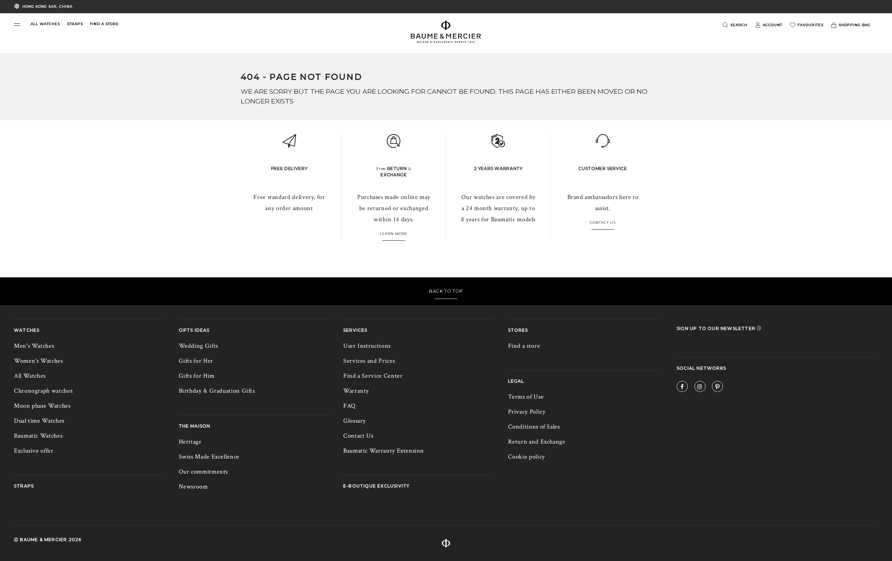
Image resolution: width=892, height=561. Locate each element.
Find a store (524, 346)
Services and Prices (369, 361)
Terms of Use (526, 397)
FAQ (349, 406)
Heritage (190, 442)
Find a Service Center (372, 376)
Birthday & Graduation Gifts (217, 391)
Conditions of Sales (534, 427)
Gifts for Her (196, 361)
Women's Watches (38, 361)
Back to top (446, 291)
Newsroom (193, 487)
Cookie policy (526, 457)
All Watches (30, 376)
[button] (17, 24)
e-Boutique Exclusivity (376, 486)
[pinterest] (717, 387)
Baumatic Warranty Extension (383, 451)
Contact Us (603, 222)
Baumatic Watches (38, 436)
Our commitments (203, 472)
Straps (24, 486)
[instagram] (700, 387)
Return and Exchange (537, 442)
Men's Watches (34, 346)
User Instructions (367, 346)
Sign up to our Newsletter (717, 328)
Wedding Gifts (198, 346)
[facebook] (682, 387)
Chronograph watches (43, 391)
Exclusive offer (34, 451)
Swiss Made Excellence (209, 457)
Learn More (394, 233)
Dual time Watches (39, 421)
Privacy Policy (527, 412)
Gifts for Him (197, 376)
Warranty (356, 391)
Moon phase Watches (42, 406)
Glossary (354, 421)
